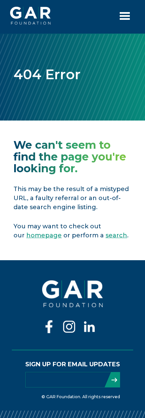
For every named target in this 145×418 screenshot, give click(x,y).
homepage (44, 235)
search (116, 235)
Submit (112, 379)
